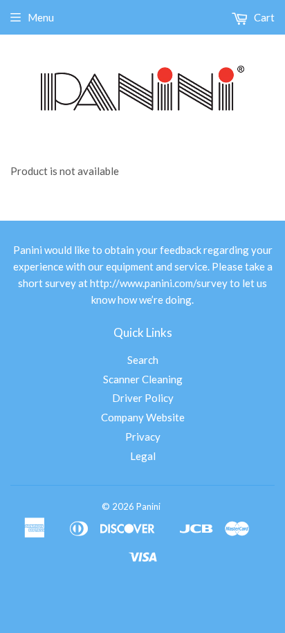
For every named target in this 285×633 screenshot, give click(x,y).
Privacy (142, 436)
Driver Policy (143, 398)
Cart (263, 17)
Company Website (143, 417)
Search (142, 360)
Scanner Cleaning (143, 379)
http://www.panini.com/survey (159, 283)
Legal (143, 456)
